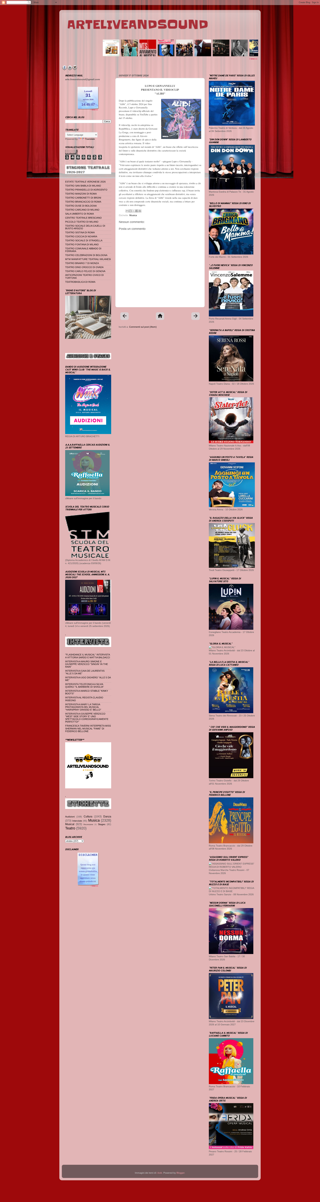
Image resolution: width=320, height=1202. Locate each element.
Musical (69, 824)
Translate (90, 139)
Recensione (88, 824)
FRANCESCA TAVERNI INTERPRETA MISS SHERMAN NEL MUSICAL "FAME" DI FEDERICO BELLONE (88, 728)
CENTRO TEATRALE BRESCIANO (83, 218)
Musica (133, 215)
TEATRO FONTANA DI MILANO (82, 244)
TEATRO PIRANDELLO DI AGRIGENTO (86, 190)
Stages (101, 824)
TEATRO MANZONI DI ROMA (81, 194)
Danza (107, 816)
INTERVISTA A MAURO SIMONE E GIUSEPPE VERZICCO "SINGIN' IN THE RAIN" (86, 664)
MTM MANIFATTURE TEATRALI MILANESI (88, 259)
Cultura (88, 816)
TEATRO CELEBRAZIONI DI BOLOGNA (86, 255)
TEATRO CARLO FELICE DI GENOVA (85, 271)
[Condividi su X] (133, 211)
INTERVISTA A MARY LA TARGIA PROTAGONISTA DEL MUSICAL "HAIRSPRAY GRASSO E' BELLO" (83, 707)
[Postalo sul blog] (130, 211)
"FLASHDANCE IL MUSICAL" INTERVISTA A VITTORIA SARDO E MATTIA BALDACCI (87, 656)
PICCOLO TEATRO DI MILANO (81, 222)
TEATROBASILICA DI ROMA (80, 282)
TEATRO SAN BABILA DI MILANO (83, 186)
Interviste (77, 821)
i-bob (159, 1173)
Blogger (180, 1173)
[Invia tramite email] (127, 211)
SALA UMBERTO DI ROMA (79, 214)
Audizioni (70, 816)
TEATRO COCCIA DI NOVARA (81, 236)
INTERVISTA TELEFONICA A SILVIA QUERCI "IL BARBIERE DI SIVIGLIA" (84, 685)
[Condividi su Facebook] (136, 211)
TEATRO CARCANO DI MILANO (82, 210)
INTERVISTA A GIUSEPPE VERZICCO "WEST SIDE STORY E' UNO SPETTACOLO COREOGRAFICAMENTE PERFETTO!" (86, 718)
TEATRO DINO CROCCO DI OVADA (84, 267)
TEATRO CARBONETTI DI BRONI (83, 198)
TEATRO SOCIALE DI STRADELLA (83, 240)
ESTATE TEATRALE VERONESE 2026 (85, 182)
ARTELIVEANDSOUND (137, 24)
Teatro (70, 828)
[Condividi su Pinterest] (140, 211)
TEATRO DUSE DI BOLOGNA (81, 206)
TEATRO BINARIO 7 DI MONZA (82, 263)
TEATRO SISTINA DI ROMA (80, 232)
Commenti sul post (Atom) (143, 327)
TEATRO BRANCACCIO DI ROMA (83, 202)
